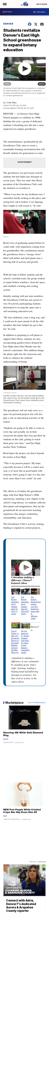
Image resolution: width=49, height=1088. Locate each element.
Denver (8, 23)
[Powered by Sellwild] (42, 862)
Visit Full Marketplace (37, 703)
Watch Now (41, 4)
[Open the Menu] (4, 4)
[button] (15, 601)
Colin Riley (11, 102)
